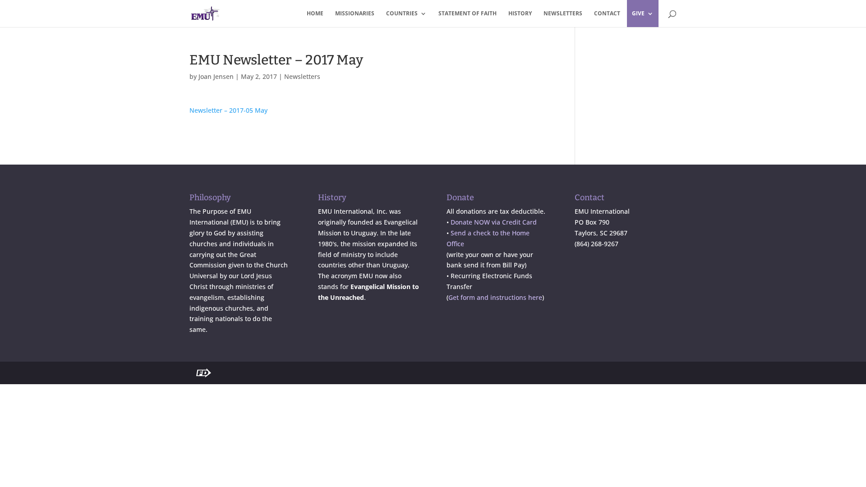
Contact (607, 13)
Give (638, 13)
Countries (402, 13)
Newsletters (563, 13)
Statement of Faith (467, 13)
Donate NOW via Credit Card (494, 222)
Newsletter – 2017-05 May (228, 110)
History (520, 13)
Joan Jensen (216, 76)
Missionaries (354, 13)
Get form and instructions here (495, 297)
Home (315, 13)
